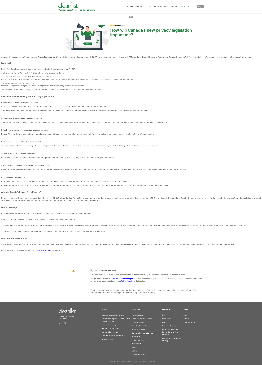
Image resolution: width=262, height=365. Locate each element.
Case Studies (166, 319)
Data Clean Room (189, 322)
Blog (163, 322)
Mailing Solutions (107, 339)
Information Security (169, 326)
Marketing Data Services (110, 332)
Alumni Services (137, 315)
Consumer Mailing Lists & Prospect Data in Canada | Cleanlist (116, 320)
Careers (186, 319)
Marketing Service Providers (141, 326)
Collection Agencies (138, 354)
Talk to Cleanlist (127, 281)
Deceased (92, 329)
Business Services (138, 340)
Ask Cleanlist (120, 25)
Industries (150, 6)
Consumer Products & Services (142, 333)
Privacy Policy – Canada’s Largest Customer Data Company (170, 332)
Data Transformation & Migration (113, 335)
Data (129, 6)
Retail (134, 347)
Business (92, 324)
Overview (92, 315)
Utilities (134, 351)
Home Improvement (138, 322)
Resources (162, 6)
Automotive (136, 336)
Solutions (138, 6)
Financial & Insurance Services (142, 319)
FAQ (163, 315)
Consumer (92, 320)
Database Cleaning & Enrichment (113, 315)
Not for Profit (136, 344)
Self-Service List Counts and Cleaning (171, 339)
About (173, 6)
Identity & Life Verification (110, 328)
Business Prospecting (109, 325)
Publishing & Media (138, 329)
